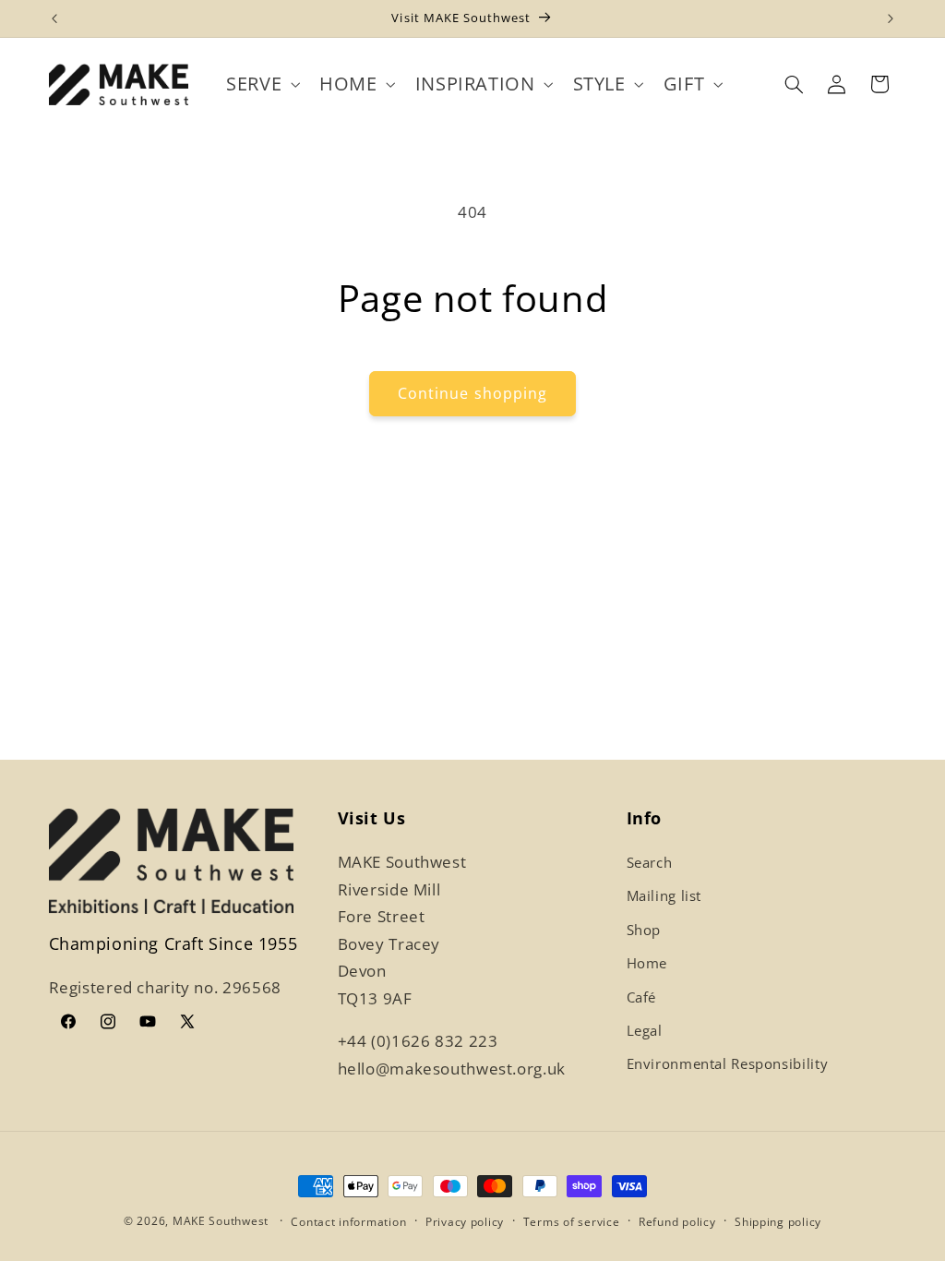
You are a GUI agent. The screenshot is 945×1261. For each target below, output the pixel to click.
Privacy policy (464, 1222)
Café (642, 997)
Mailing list (664, 895)
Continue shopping (472, 393)
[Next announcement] (890, 18)
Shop (644, 929)
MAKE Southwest (221, 1221)
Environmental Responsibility (728, 1063)
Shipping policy (778, 1222)
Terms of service (571, 1222)
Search (650, 862)
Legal (645, 1030)
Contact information (348, 1222)
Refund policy (677, 1222)
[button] (261, 84)
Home (647, 963)
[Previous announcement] (54, 18)
